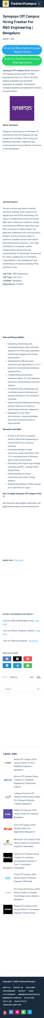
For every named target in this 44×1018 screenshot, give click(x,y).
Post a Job (7, 1001)
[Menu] (38, 3)
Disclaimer (30, 987)
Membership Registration (29, 994)
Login (31, 991)
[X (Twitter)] (17, 658)
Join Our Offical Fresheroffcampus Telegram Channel (23, 50)
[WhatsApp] (27, 665)
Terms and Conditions (12, 1005)
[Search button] (38, 689)
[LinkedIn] (7, 665)
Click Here (18, 560)
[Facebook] (7, 658)
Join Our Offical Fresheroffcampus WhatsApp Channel (23, 61)
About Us (6, 987)
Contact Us (18, 987)
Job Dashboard (9, 991)
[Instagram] (17, 1012)
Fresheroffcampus (23, 3)
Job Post (22, 991)
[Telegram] (17, 665)
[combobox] (19, 689)
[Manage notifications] (5, 1013)
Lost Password (9, 994)
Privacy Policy (21, 1001)
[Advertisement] (22, 174)
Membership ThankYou (12, 998)
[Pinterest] (27, 658)
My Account (29, 998)
